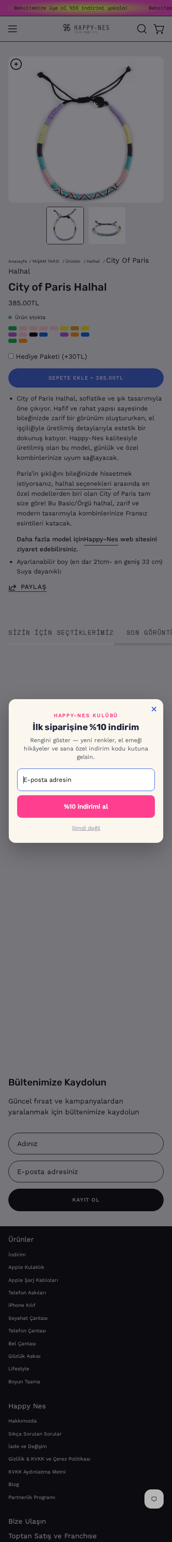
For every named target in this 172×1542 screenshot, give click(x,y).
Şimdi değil (86, 828)
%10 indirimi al (86, 806)
